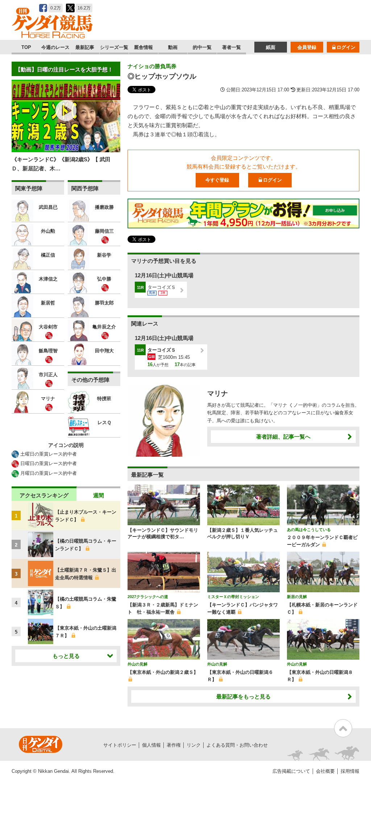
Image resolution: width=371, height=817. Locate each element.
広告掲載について (291, 771)
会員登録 (306, 47)
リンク (194, 745)
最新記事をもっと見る (243, 696)
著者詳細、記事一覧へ (283, 437)
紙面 (270, 47)
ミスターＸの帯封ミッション (233, 596)
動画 (173, 47)
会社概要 (325, 771)
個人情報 (151, 745)
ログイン (346, 47)
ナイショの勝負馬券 (152, 66)
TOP (26, 47)
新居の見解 (297, 596)
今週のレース (55, 47)
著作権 (174, 745)
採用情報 (350, 771)
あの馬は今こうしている (309, 529)
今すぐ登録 (217, 180)
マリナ (217, 393)
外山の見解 (137, 664)
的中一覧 (202, 47)
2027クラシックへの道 (148, 596)
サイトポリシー (119, 745)
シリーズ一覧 (114, 47)
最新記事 (84, 47)
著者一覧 (231, 47)
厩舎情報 (143, 47)
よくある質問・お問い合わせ (237, 745)
